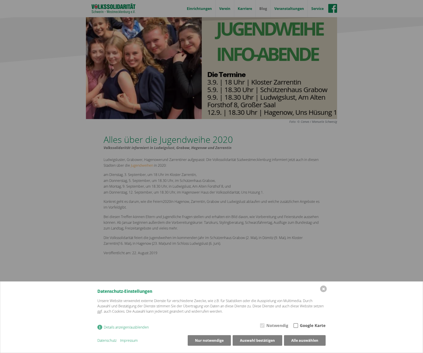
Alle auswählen (304, 340)
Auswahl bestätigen (257, 340)
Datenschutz (107, 340)
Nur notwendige (209, 340)
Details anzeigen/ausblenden (126, 327)
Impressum (129, 340)
